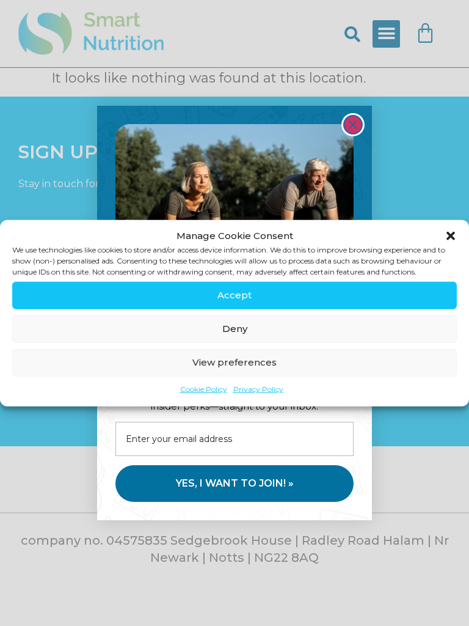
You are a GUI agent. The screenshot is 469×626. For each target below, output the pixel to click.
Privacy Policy (258, 388)
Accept (234, 295)
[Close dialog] (353, 125)
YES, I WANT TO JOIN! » (235, 483)
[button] (451, 236)
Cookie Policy (203, 388)
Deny (234, 328)
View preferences (234, 362)
